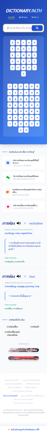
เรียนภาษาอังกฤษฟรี (10, 396)
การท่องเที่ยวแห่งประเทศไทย (12, 333)
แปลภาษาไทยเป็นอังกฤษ (31, 380)
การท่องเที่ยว (12, 326)
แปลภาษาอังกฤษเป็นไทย (14, 384)
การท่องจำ (34, 326)
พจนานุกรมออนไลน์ (12, 380)
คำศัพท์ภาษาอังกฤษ (33, 384)
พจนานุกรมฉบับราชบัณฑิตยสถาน (32, 396)
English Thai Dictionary (23, 399)
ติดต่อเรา (35, 17)
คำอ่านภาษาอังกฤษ (14, 387)
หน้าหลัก (11, 17)
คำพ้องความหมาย (31, 387)
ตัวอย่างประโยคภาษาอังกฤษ (22, 391)
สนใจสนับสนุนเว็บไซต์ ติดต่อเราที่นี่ (25, 429)
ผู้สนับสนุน (23, 17)
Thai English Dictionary (23, 403)
